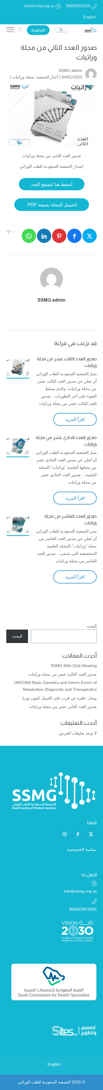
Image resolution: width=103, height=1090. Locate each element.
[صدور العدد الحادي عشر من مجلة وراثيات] (17, 445)
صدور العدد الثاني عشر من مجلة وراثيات (63, 706)
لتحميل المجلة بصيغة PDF (51, 204)
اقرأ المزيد (75, 419)
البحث (92, 626)
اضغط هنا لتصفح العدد (51, 184)
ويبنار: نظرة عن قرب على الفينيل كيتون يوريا (59, 698)
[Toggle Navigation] (10, 30)
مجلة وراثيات (23, 77)
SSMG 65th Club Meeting (74, 665)
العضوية (38, 30)
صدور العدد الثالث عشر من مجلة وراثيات (62, 674)
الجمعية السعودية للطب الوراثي (44, 1082)
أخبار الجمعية (47, 77)
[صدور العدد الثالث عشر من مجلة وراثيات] (17, 367)
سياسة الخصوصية (82, 849)
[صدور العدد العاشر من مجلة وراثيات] (17, 524)
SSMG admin (70, 70)
